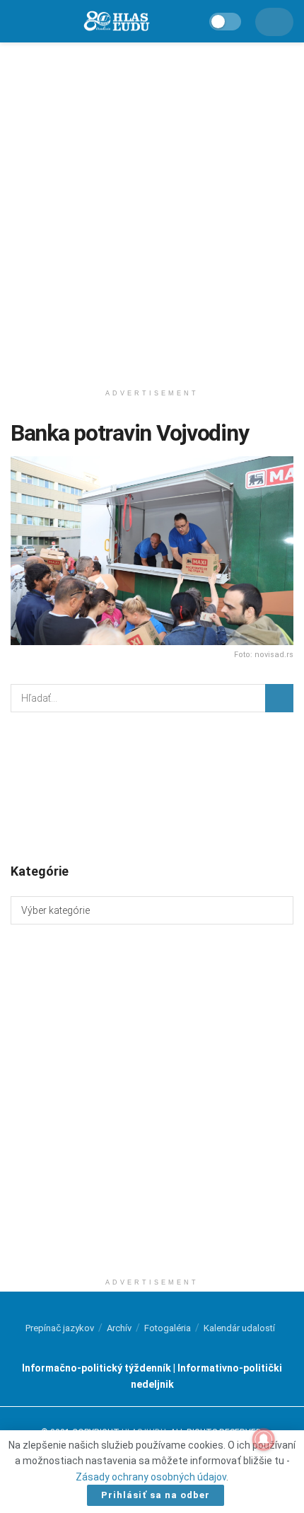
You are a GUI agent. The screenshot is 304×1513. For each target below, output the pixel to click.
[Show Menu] (17, 21)
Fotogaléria (167, 1328)
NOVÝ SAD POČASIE (152, 787)
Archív (119, 1328)
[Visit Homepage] (116, 21)
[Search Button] (279, 698)
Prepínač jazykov (59, 1328)
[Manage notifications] (263, 1439)
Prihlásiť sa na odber (155, 1495)
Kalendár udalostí (239, 1328)
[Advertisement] (152, 209)
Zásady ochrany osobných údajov (151, 1477)
